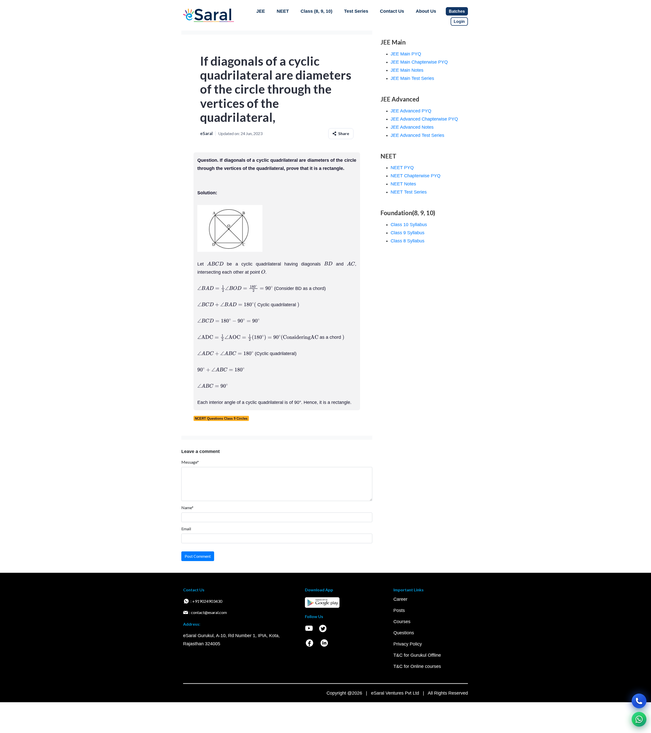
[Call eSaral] (639, 701)
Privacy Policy (407, 644)
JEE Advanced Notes (412, 127)
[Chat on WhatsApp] (639, 719)
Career (400, 599)
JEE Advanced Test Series (417, 135)
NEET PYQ (402, 167)
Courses (401, 621)
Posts (399, 610)
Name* (187, 507)
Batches (457, 11)
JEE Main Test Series (412, 78)
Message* (190, 462)
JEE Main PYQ (406, 53)
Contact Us (392, 11)
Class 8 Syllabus (407, 240)
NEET (283, 11)
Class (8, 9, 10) (316, 11)
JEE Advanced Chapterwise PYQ (424, 119)
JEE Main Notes (407, 70)
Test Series (356, 11)
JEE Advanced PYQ (411, 110)
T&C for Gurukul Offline (417, 655)
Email (186, 528)
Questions (403, 632)
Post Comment (198, 556)
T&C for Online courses (417, 666)
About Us (426, 11)
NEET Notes (403, 183)
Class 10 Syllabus (409, 224)
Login (459, 21)
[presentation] (215, 264)
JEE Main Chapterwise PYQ (419, 62)
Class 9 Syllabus (407, 232)
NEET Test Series (409, 192)
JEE (260, 11)
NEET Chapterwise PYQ (415, 175)
